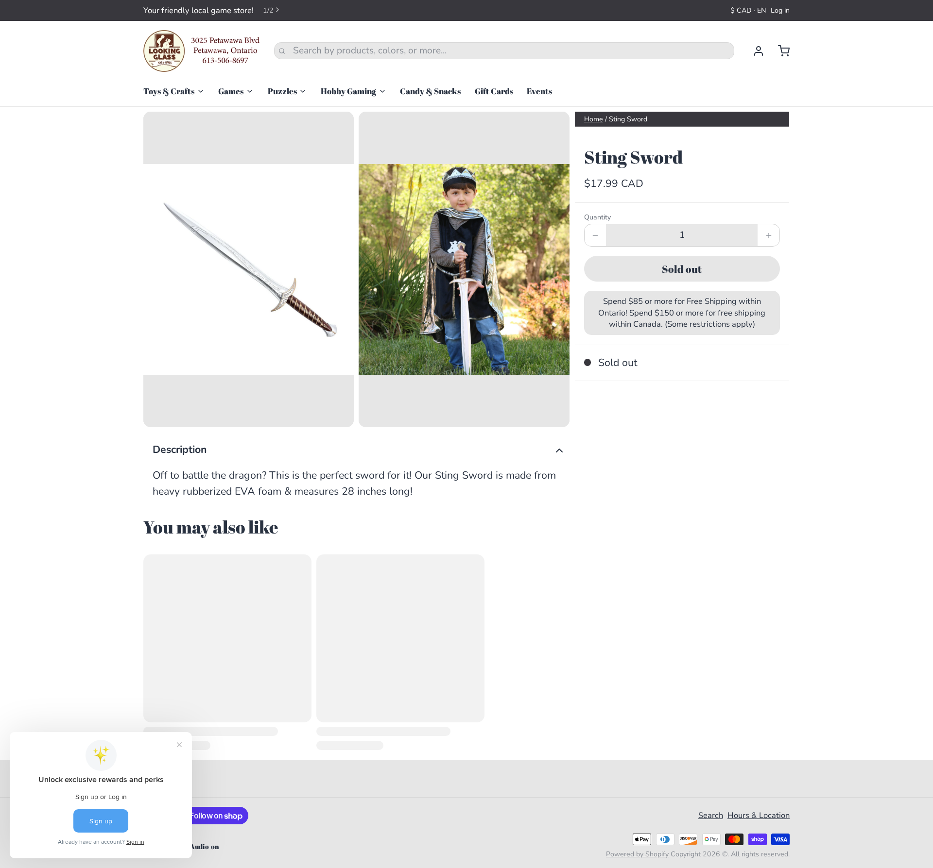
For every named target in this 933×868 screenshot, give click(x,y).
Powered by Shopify (637, 854)
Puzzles (282, 91)
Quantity (597, 217)
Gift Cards (494, 91)
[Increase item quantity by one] (768, 235)
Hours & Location (758, 815)
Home (593, 119)
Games (230, 91)
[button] (682, 269)
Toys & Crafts (168, 91)
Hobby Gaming (348, 91)
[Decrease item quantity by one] (595, 235)
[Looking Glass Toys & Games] (201, 51)
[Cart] (779, 51)
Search (710, 815)
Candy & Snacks (430, 91)
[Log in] (753, 51)
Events (539, 91)
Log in (780, 10)
